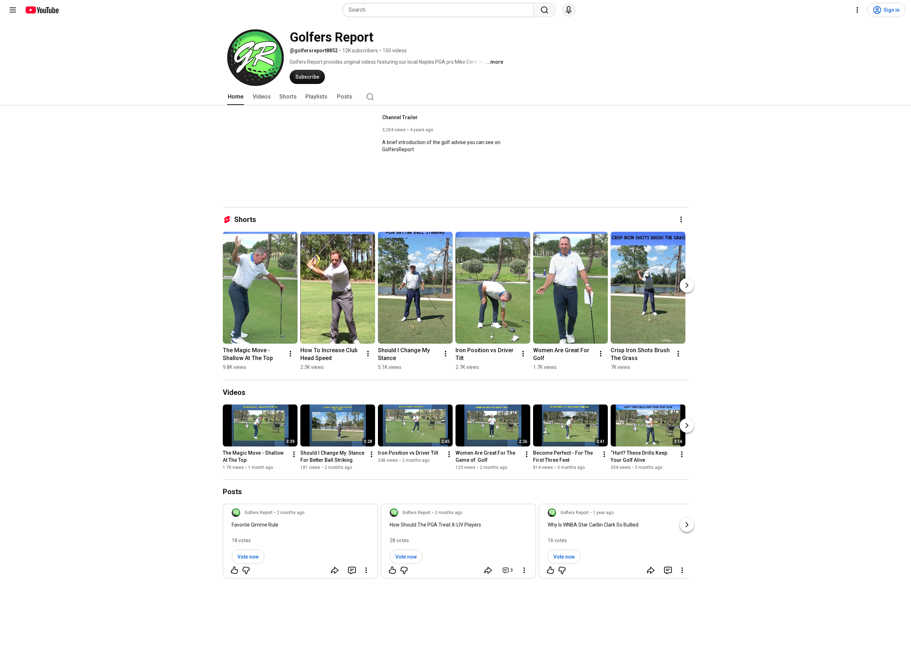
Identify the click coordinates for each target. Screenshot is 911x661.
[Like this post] (234, 570)
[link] (300, 543)
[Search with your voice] (569, 10)
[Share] (335, 570)
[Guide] (13, 10)
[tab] (235, 96)
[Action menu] (366, 570)
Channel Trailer (400, 117)
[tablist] (455, 96)
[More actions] (681, 219)
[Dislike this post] (246, 570)
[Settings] (857, 10)
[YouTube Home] (42, 10)
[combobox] (440, 10)
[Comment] (352, 570)
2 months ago (290, 512)
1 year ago (603, 512)
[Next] (687, 285)
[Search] (544, 10)
